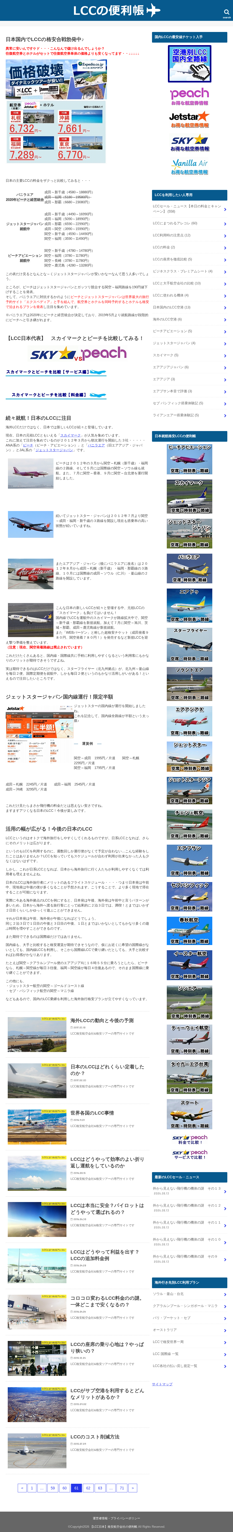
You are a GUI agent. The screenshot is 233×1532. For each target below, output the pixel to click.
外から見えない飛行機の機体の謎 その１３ (187, 1191)
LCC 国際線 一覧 (166, 1354)
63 (100, 1488)
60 (65, 1488)
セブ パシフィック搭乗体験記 (178, 403)
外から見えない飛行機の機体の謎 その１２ (187, 1208)
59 (53, 1488)
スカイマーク (70, 435)
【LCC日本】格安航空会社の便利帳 (113, 1526)
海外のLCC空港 (167, 319)
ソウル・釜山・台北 (168, 1294)
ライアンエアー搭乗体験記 (176, 415)
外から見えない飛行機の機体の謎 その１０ (187, 1242)
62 (88, 1488)
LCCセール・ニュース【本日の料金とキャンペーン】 (187, 208)
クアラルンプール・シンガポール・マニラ (185, 1306)
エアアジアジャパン (171, 367)
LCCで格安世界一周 (168, 1342)
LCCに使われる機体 (171, 295)
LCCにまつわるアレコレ (175, 223)
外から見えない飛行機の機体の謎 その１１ (187, 1225)
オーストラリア (165, 1330)
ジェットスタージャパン (54, 450)
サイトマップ (162, 1384)
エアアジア (164, 379)
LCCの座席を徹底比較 (172, 259)
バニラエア (96, 445)
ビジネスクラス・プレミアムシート (183, 271)
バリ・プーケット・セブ (171, 1318)
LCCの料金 (164, 247)
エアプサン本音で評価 (172, 391)
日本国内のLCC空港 (171, 307)
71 (122, 1488)
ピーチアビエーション (172, 331)
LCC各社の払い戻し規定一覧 (175, 1366)
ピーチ (28, 445)
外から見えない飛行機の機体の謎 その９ (185, 1259)
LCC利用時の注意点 (171, 235)
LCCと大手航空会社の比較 (177, 283)
